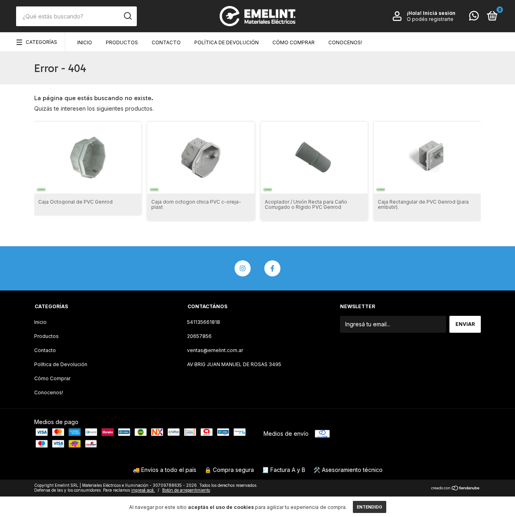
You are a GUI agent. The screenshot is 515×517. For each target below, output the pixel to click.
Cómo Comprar (293, 42)
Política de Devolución (226, 42)
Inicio (84, 42)
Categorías (41, 42)
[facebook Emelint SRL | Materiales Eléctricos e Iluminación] (272, 268)
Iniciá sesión (439, 13)
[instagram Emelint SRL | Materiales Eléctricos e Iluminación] (243, 268)
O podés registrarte (430, 19)
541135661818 (203, 322)
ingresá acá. (143, 490)
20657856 (199, 336)
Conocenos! (345, 42)
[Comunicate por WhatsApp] (474, 17)
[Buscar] (127, 16)
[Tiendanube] (456, 488)
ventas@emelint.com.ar (215, 350)
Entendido (369, 507)
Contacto (166, 42)
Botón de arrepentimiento (186, 490)
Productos (122, 42)
